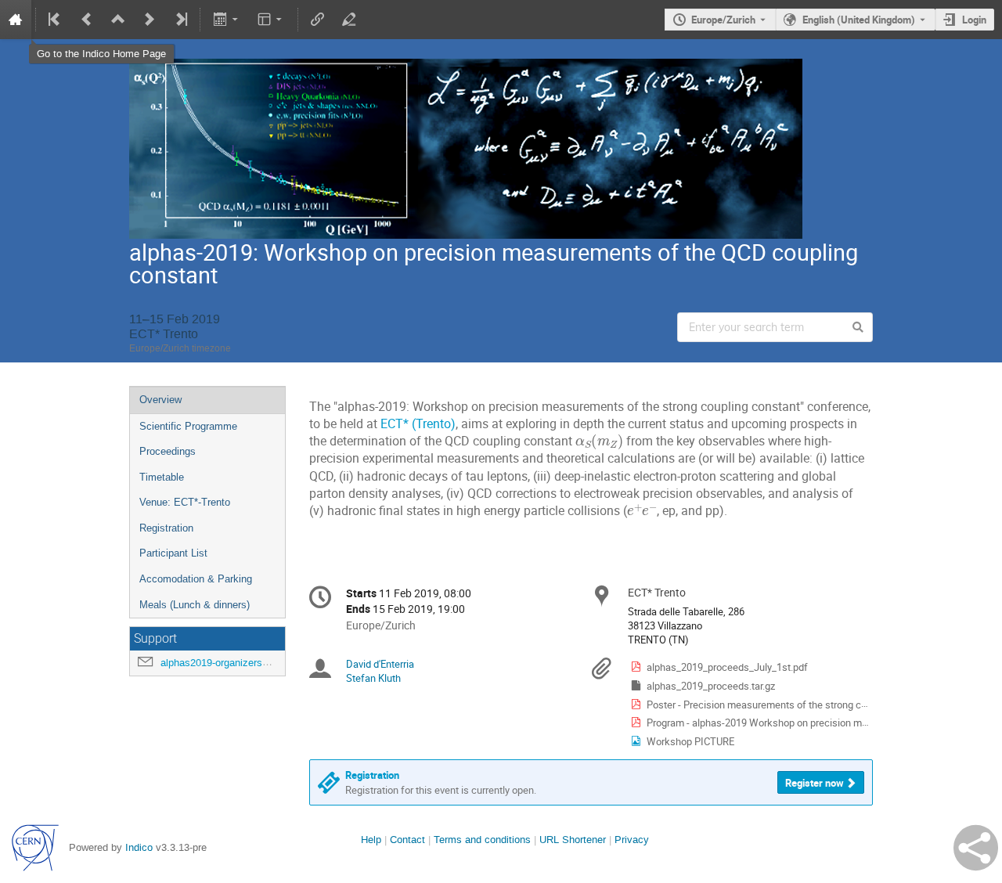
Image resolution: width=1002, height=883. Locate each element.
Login (974, 20)
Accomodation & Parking (195, 579)
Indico (139, 847)
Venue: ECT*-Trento (184, 502)
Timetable (161, 477)
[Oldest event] (55, 19)
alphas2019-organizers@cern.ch (233, 662)
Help (371, 839)
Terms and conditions (482, 839)
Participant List (173, 553)
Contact (407, 839)
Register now (814, 783)
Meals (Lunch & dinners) (194, 605)
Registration (166, 528)
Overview (160, 399)
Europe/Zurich (723, 20)
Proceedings (167, 451)
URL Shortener (572, 839)
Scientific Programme (188, 426)
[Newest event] (180, 19)
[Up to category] (118, 19)
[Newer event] (149, 19)
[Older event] (87, 19)
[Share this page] (975, 847)
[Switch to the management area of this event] (349, 19)
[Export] (226, 19)
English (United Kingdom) (858, 20)
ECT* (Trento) (418, 424)
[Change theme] (271, 19)
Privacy (632, 839)
